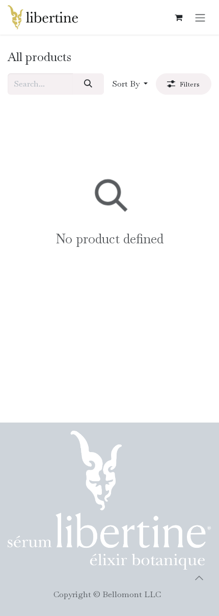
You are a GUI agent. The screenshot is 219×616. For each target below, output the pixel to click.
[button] (129, 84)
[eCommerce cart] (178, 17)
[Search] (88, 84)
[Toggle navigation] (200, 17)
